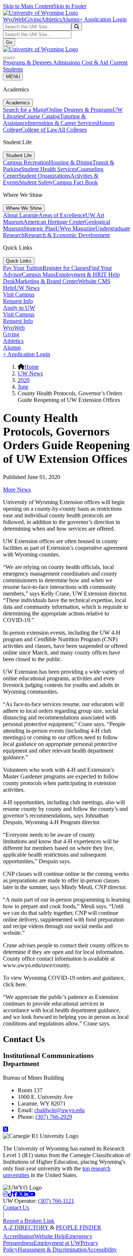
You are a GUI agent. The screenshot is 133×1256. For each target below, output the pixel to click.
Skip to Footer (69, 6)
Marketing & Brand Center (46, 281)
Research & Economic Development (67, 235)
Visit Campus (18, 294)
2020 (24, 380)
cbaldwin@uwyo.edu (59, 1110)
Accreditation (18, 1236)
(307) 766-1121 (56, 1201)
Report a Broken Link (28, 1221)
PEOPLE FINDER (78, 1227)
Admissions (67, 62)
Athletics (51, 19)
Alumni (70, 19)
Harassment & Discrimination (52, 1249)
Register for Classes (65, 268)
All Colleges (72, 129)
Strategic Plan (39, 228)
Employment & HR (78, 274)
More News (17, 489)
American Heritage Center (54, 222)
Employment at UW (57, 1243)
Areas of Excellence (61, 215)
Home (31, 367)
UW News (27, 288)
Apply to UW (19, 308)
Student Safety (36, 182)
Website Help (50, 1236)
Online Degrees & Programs (80, 110)
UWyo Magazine (75, 228)
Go (9, 42)
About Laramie (20, 215)
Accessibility (102, 1249)
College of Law (39, 129)
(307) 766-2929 (53, 1117)
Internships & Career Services (62, 123)
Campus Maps (38, 274)
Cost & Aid (96, 62)
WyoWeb (14, 19)
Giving (33, 19)
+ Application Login (103, 19)
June (23, 387)
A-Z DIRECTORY (26, 1227)
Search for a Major (25, 110)
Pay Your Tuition (22, 268)
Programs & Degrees (28, 62)
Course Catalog (42, 116)
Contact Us (16, 1207)
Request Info (18, 301)
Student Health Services (49, 169)
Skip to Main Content (28, 6)
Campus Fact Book (75, 182)
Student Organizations (44, 176)
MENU (13, 76)
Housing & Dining (70, 162)
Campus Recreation (26, 162)
